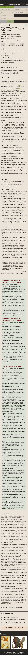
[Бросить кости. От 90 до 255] (13, 38)
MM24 (23, 28)
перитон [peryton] (10, 468)
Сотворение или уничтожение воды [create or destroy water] (13, 356)
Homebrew (21, 6)
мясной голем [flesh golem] (16, 463)
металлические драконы (15, 456)
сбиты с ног (23, 170)
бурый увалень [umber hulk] (12, 507)
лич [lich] (19, 489)
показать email (18, 653)
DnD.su (3, 1)
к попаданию (20, 333)
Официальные (7, 6)
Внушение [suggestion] (9, 362)
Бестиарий (24, 4)
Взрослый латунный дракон (9, 4)
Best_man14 (6, 617)
